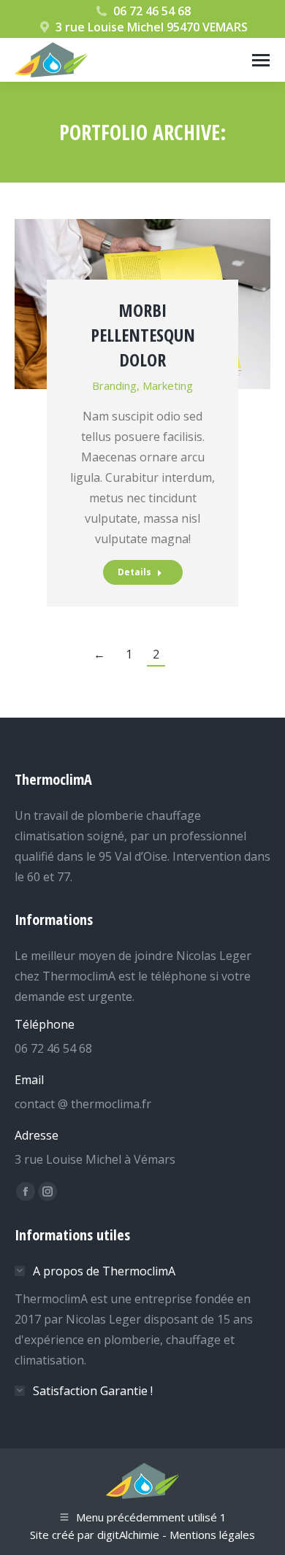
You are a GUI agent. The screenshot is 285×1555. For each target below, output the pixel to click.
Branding (114, 385)
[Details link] (142, 250)
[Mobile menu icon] (260, 60)
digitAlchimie (128, 1534)
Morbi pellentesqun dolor (143, 335)
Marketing (167, 385)
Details (134, 572)
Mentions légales (212, 1534)
